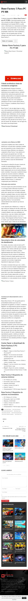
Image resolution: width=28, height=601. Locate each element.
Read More (14, 599)
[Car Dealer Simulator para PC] (8, 557)
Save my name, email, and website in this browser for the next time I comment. (14, 497)
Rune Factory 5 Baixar (7, 409)
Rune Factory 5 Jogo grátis (6, 412)
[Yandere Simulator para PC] (8, 535)
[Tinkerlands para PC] (20, 456)
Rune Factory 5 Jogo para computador (8, 414)
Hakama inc (16, 206)
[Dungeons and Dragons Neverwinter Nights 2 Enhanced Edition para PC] (8, 443)
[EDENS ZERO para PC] (20, 443)
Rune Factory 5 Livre (18, 414)
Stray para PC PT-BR (7, 428)
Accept (24, 598)
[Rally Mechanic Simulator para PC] (8, 511)
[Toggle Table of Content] (14, 41)
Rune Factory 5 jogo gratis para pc (17, 412)
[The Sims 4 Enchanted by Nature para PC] (8, 546)
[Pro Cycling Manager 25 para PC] (20, 546)
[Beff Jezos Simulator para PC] (8, 524)
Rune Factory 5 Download (16, 409)
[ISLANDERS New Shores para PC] (20, 524)
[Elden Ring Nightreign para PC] (8, 456)
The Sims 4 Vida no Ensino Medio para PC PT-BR (20, 430)
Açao (4, 459)
